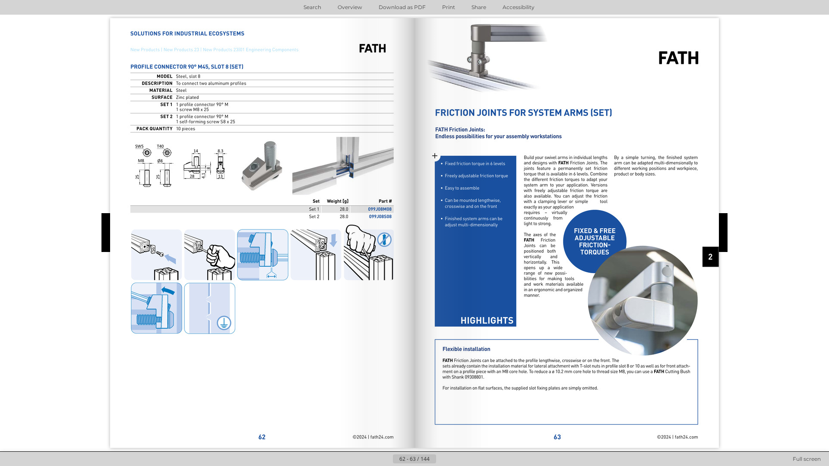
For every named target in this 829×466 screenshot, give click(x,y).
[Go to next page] (443, 459)
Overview (350, 7)
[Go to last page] (457, 459)
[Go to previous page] (386, 459)
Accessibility (519, 7)
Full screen (807, 459)
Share (478, 7)
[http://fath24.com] (344, 437)
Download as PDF (402, 7)
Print (448, 7)
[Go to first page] (372, 459)
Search (312, 7)
